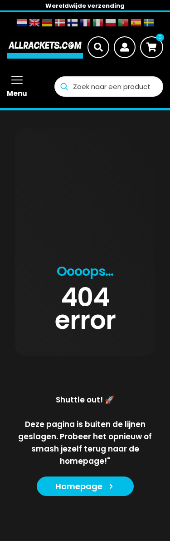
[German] (47, 22)
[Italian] (97, 22)
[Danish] (59, 22)
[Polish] (110, 22)
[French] (85, 22)
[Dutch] (21, 22)
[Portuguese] (123, 22)
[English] (34, 22)
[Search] (98, 47)
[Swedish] (148, 22)
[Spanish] (136, 22)
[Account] (125, 47)
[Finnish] (72, 22)
